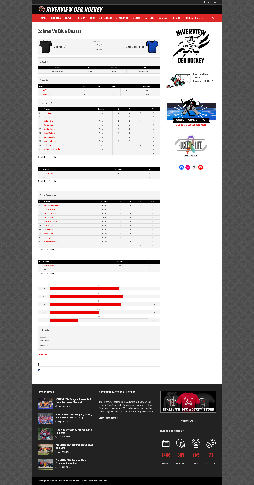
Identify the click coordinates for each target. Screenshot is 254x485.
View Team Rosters (109, 418)
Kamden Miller (49, 217)
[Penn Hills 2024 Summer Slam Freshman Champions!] (45, 460)
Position (101, 109)
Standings (122, 17)
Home (43, 17)
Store (176, 17)
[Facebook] (204, 2)
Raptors (149, 17)
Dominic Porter (49, 129)
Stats (136, 17)
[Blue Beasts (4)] (38, 370)
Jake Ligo (47, 238)
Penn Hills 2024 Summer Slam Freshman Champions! (70, 462)
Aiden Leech (48, 234)
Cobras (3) (43, 90)
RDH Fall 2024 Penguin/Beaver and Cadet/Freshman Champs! (73, 401)
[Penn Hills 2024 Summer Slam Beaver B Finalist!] (45, 445)
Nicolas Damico (50, 213)
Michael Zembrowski (52, 149)
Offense (47, 109)
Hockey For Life (194, 17)
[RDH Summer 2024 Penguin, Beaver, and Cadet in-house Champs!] (45, 414)
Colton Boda (48, 229)
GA (149, 169)
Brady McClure (49, 133)
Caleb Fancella (49, 137)
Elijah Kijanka (49, 117)
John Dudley (48, 113)
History (80, 17)
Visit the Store (188, 421)
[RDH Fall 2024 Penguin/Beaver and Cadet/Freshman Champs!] (45, 399)
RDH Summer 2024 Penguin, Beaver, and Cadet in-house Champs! (73, 416)
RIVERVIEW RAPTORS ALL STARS (117, 392)
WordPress (93, 480)
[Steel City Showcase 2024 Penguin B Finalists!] (45, 430)
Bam (105, 480)
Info (92, 17)
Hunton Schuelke (50, 221)
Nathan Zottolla (49, 121)
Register (55, 17)
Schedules (105, 17)
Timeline (43, 354)
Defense (46, 169)
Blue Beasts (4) (45, 94)
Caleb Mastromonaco (52, 205)
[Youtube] (208, 2)
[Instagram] (211, 2)
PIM (153, 109)
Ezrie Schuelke (49, 209)
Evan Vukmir (48, 226)
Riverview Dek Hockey (65, 480)
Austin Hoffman (50, 141)
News (68, 17)
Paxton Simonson (50, 242)
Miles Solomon (48, 266)
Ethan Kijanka (48, 173)
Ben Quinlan (48, 125)
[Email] (215, 2)
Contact (163, 17)
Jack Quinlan (48, 145)
